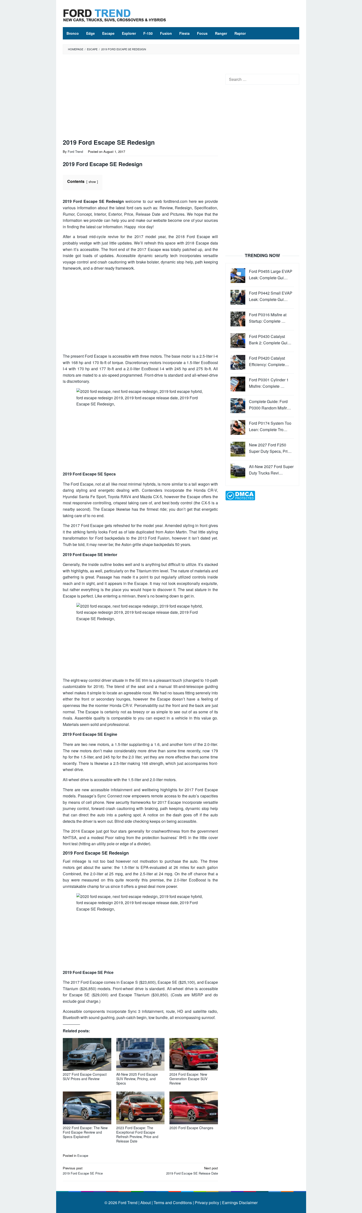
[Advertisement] (140, 97)
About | (146, 1202)
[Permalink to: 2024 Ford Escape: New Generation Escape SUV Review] (193, 1054)
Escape (82, 1155)
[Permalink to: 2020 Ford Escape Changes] (193, 1107)
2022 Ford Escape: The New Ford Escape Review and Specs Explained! (85, 1132)
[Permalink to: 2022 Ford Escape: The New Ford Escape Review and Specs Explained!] (87, 1107)
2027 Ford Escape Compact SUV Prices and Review (85, 1076)
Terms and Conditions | (173, 1202)
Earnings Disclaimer (239, 1202)
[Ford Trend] (114, 15)
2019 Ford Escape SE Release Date (192, 1171)
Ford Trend (127, 1202)
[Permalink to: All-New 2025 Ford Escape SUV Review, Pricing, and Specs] (140, 1054)
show (92, 181)
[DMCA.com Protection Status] (240, 495)
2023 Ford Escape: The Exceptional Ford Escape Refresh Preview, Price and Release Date (137, 1134)
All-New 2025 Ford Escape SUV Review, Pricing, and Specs (137, 1079)
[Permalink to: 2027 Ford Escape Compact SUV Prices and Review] (87, 1054)
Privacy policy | (207, 1202)
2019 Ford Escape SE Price (83, 1171)
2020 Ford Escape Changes (191, 1127)
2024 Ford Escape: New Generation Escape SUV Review (188, 1079)
